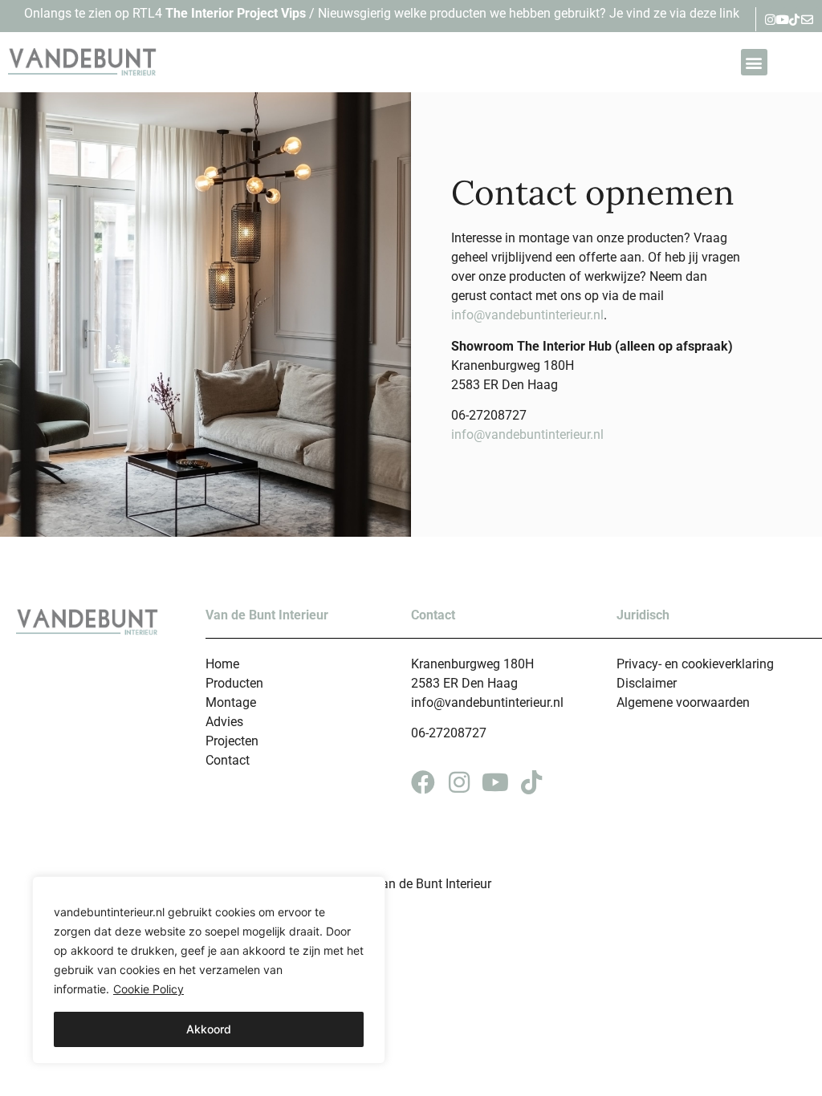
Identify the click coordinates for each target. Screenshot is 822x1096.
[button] (754, 62)
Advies (224, 721)
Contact (228, 760)
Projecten (232, 741)
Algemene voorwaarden (683, 702)
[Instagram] (770, 19)
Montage (231, 702)
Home (222, 664)
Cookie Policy (148, 989)
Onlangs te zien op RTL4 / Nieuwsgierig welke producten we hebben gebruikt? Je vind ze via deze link (381, 13)
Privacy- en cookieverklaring (695, 664)
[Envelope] (807, 19)
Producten (234, 683)
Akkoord (208, 1029)
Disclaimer (646, 683)
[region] (208, 970)
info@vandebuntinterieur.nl (527, 315)
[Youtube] (782, 19)
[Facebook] (423, 782)
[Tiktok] (795, 19)
